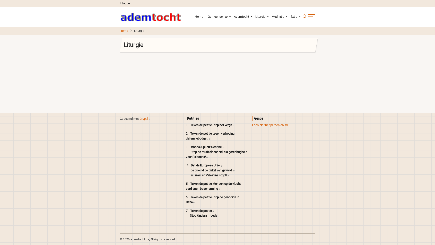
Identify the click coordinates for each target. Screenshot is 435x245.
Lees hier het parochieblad (270, 125)
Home (199, 16)
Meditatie (278, 16)
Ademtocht (241, 16)
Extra (294, 16)
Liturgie (260, 16)
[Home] (151, 17)
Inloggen (126, 3)
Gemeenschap (218, 16)
